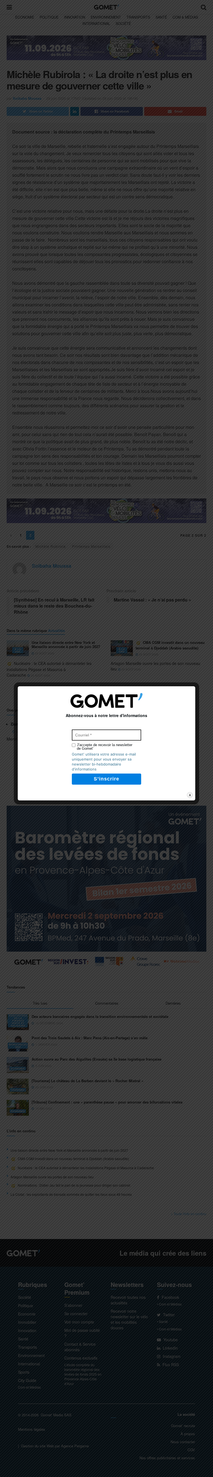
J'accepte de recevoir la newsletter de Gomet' (104, 746)
